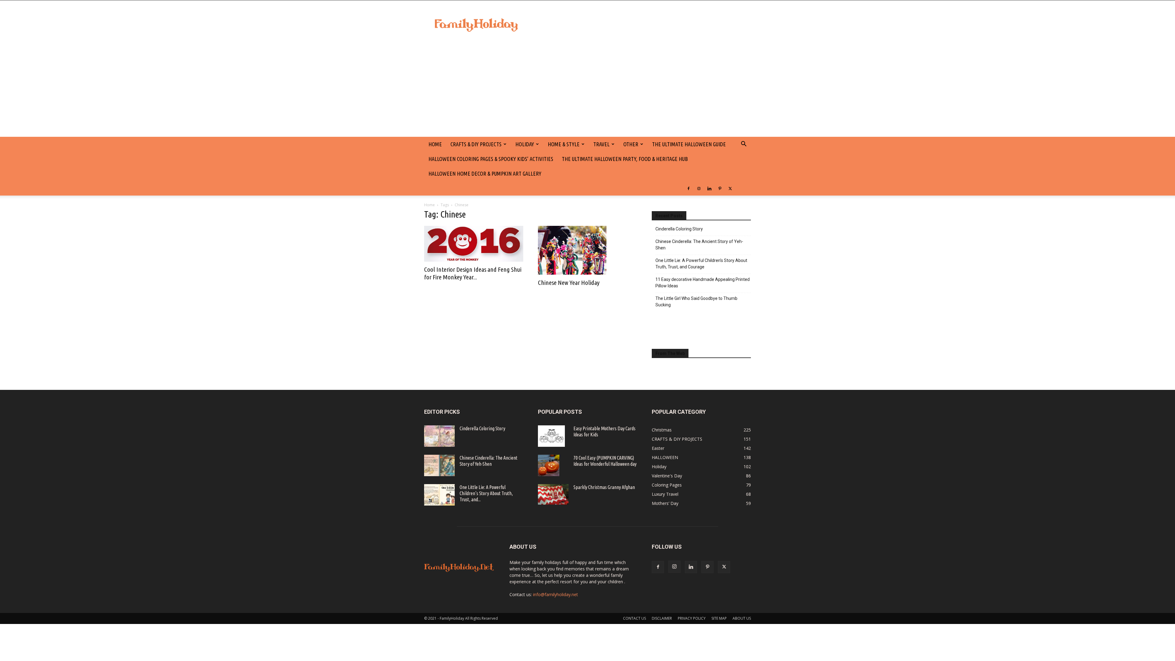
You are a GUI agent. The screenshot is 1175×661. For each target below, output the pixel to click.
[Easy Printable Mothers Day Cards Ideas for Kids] (551, 436)
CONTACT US (634, 618)
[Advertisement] (587, 91)
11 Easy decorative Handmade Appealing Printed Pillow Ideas (702, 282)
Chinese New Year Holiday (568, 282)
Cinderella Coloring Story (679, 228)
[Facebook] (688, 188)
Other (630, 144)
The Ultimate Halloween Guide (689, 144)
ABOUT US (742, 618)
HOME (435, 144)
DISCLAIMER (662, 618)
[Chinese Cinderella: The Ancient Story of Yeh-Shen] (439, 465)
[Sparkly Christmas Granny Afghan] (553, 494)
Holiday (524, 144)
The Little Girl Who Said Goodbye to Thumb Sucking (696, 301)
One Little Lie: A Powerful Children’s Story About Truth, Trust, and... (486, 493)
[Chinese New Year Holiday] (587, 250)
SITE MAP (719, 618)
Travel (601, 144)
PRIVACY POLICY (692, 618)
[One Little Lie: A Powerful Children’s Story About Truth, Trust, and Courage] (439, 495)
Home (429, 204)
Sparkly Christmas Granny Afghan (604, 487)
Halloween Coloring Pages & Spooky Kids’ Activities (490, 159)
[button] (743, 145)
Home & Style (564, 144)
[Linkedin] (709, 188)
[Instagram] (698, 188)
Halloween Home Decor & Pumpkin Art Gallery (484, 173)
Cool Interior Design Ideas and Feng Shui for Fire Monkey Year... (472, 273)
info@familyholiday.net (555, 594)
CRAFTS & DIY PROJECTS (476, 144)
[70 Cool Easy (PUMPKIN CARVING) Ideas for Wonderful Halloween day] (548, 465)
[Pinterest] (719, 188)
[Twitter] (730, 188)
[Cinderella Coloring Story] (439, 436)
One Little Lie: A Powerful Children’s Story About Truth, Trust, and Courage (701, 263)
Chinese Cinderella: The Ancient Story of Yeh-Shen (699, 244)
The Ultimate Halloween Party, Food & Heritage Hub (625, 159)
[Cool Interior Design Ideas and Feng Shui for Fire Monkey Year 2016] (473, 244)
